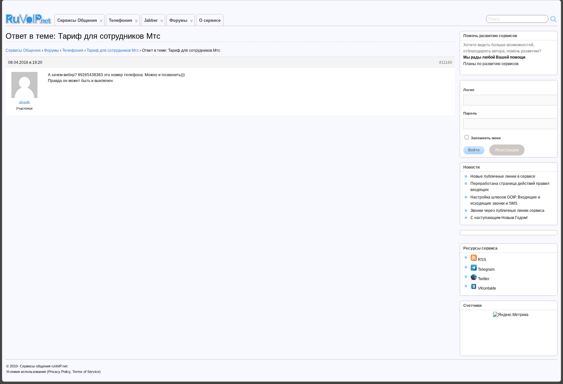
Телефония (120, 20)
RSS (481, 259)
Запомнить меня (485, 138)
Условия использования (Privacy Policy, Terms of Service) (53, 372)
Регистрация (507, 150)
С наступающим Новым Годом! (498, 217)
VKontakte (486, 288)
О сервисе (210, 20)
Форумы (178, 20)
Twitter (483, 279)
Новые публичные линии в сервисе (502, 176)
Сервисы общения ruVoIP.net (43, 366)
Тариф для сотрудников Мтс (113, 50)
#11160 (445, 62)
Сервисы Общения (77, 20)
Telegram (486, 269)
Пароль (470, 113)
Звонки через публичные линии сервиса (507, 210)
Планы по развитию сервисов (490, 64)
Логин (468, 90)
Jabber (151, 20)
